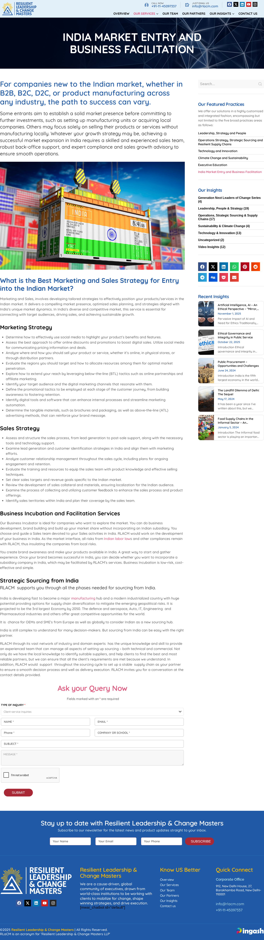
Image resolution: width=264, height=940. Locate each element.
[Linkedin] (242, 4)
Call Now (158, 3)
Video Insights (208, 247)
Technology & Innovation (216, 233)
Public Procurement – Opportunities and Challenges (238, 364)
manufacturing (83, 598)
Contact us (247, 13)
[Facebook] (229, 4)
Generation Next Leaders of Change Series (229, 197)
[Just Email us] (187, 5)
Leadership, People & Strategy (220, 208)
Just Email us (200, 3)
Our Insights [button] (220, 13)
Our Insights (168, 901)
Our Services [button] (144, 13)
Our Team (170, 13)
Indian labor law (117, 538)
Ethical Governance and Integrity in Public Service (235, 335)
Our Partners (193, 13)
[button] (202, 266)
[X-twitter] (235, 4)
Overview (121, 13)
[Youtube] (248, 4)
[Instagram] (255, 4)
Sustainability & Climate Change (221, 226)
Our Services (169, 885)
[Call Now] (147, 5)
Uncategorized (209, 240)
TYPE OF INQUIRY (13, 705)
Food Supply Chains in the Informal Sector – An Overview (235, 422)
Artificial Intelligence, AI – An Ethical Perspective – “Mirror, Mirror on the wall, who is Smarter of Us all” (237, 310)
